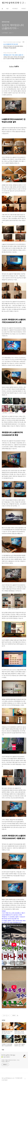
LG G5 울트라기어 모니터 (10, 44)
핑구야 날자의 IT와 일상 (13, 3)
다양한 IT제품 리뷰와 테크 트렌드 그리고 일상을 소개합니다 (10, 1060)
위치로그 (24, 8)
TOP (25, 1078)
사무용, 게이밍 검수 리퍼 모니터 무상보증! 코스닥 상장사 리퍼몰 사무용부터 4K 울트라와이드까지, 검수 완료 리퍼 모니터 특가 (14, 57)
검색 (22, 3)
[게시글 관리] (9, 1015)
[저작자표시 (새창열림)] (17, 1015)
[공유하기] (7, 1015)
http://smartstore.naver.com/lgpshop (12, 42)
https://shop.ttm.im (8, 52)
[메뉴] (25, 3)
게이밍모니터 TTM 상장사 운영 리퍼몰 (13, 55)
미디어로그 (15, 8)
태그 (7, 8)
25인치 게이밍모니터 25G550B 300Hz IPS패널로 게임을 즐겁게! (13, 47)
